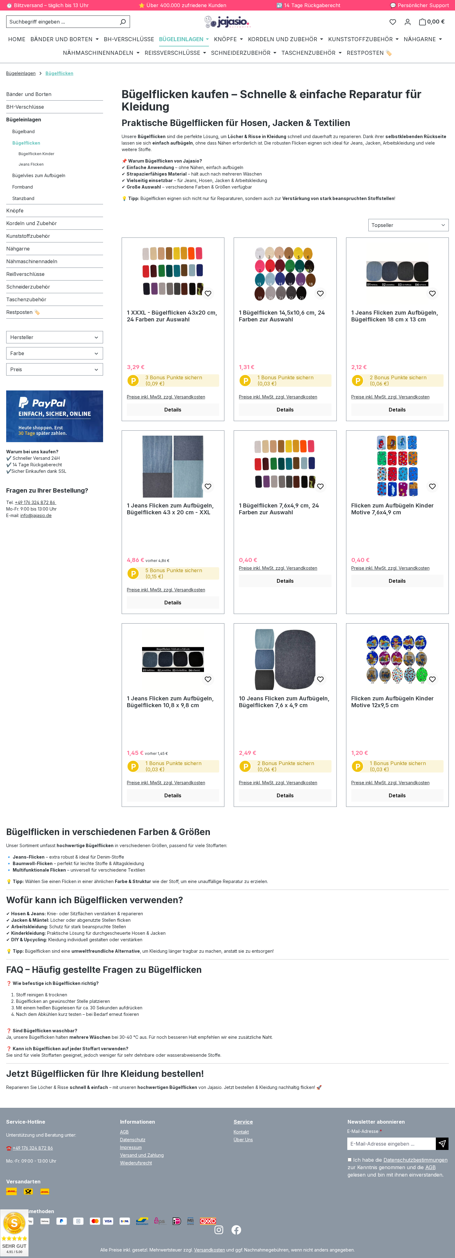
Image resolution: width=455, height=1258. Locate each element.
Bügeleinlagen (23, 119)
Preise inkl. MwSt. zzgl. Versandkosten (166, 396)
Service (243, 1122)
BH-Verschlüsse (25, 107)
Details (172, 410)
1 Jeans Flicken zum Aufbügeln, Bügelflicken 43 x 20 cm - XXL (170, 509)
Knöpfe (15, 210)
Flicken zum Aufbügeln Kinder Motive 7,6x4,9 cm (392, 509)
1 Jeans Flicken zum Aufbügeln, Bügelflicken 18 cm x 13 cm (394, 316)
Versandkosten (209, 1249)
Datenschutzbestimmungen (416, 1160)
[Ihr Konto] (407, 21)
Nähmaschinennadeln (31, 261)
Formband (22, 186)
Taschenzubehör (26, 299)
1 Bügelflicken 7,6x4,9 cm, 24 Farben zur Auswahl (279, 509)
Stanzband (23, 198)
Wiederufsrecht (136, 1162)
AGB (124, 1131)
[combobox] (61, 21)
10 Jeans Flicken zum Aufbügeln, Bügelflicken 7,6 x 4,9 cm (284, 701)
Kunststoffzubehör (28, 236)
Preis (16, 369)
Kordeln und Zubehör (31, 223)
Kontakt (241, 1131)
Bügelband (23, 131)
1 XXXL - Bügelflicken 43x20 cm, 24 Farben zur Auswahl (172, 316)
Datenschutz (132, 1139)
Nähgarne (18, 249)
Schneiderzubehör (28, 287)
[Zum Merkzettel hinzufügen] (208, 293)
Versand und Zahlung (142, 1155)
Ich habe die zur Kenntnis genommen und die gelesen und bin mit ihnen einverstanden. (398, 1167)
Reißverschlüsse (25, 274)
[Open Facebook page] (236, 1231)
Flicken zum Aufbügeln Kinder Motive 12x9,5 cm (392, 701)
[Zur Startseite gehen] (227, 22)
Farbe (17, 353)
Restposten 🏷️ (23, 312)
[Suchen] (122, 21)
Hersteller (21, 337)
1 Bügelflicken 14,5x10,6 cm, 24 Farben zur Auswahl (282, 316)
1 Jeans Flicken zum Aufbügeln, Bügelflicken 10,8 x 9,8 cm (170, 701)
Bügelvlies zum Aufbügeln (38, 175)
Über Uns (243, 1139)
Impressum (131, 1147)
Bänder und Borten (28, 94)
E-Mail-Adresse (364, 1131)
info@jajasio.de (36, 515)
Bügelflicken (26, 143)
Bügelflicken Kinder (36, 153)
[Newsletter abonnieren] (442, 1144)
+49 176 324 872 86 (35, 502)
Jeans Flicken (31, 164)
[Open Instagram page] (219, 1231)
